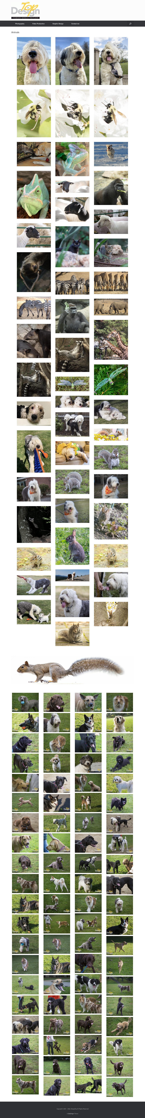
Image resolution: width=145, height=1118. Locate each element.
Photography (19, 24)
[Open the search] (130, 24)
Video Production (38, 24)
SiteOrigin (71, 1113)
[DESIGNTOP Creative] (25, 10)
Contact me (75, 24)
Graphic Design (58, 24)
